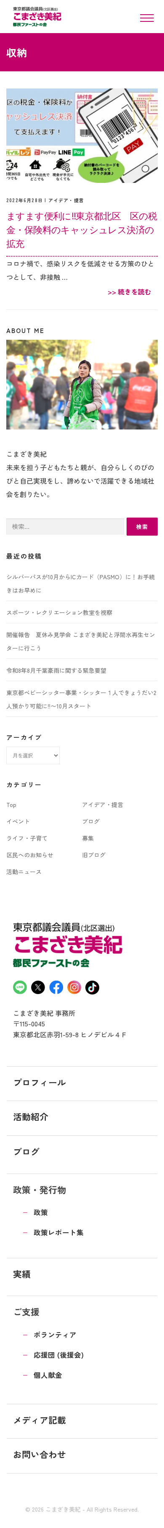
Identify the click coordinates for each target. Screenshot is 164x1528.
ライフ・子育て (27, 838)
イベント (18, 821)
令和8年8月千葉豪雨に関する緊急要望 (56, 670)
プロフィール (39, 1082)
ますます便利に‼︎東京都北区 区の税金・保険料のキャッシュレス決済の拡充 (81, 229)
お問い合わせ (39, 1454)
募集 (88, 838)
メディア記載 (39, 1419)
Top (11, 804)
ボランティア (55, 1335)
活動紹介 (30, 1116)
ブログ (91, 821)
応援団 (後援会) (59, 1355)
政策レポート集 (59, 1232)
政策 (41, 1212)
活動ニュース (24, 871)
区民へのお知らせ (29, 855)
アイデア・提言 (66, 200)
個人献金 (48, 1375)
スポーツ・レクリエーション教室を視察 (59, 612)
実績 (22, 1274)
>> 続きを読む (129, 291)
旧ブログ (94, 855)
